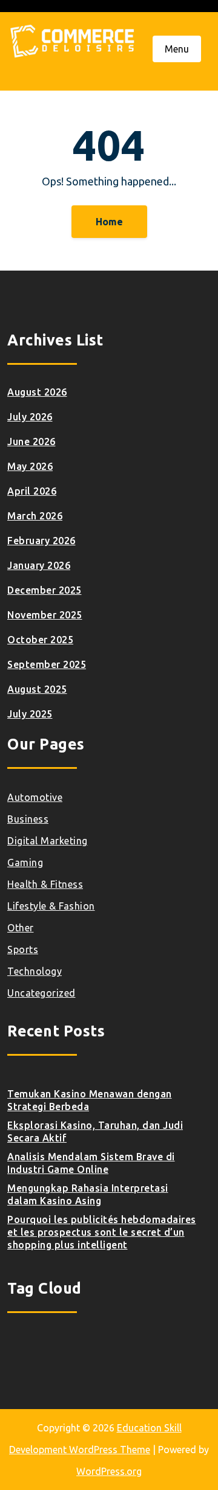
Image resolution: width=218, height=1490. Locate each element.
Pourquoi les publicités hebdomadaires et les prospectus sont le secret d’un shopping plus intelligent (101, 1232)
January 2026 (38, 565)
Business (27, 819)
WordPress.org (109, 1471)
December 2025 (44, 590)
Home (109, 221)
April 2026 (31, 491)
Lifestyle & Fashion (51, 906)
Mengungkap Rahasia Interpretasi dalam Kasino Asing (87, 1194)
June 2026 (31, 441)
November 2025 (44, 614)
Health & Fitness (45, 884)
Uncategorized (41, 992)
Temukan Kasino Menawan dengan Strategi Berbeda (89, 1100)
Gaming (25, 862)
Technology (34, 971)
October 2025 (40, 639)
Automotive (34, 797)
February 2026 (41, 540)
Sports (22, 949)
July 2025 (30, 713)
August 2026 (37, 392)
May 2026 (30, 466)
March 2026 (34, 515)
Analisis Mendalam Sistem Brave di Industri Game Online (91, 1163)
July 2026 (30, 416)
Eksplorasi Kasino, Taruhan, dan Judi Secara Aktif (95, 1131)
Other (20, 927)
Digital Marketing (47, 840)
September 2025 (46, 664)
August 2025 (37, 689)
